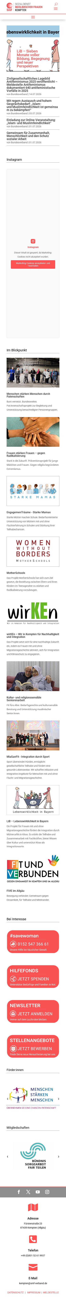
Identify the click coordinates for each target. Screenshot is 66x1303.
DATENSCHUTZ (15, 1292)
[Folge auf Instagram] (47, 1192)
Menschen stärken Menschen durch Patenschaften (28, 395)
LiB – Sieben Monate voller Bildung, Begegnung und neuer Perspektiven (33, 58)
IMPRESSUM (33, 1292)
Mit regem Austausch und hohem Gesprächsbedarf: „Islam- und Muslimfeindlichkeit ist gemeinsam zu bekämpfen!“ (32, 105)
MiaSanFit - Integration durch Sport (28, 756)
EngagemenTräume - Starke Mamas (29, 512)
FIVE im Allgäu (15, 890)
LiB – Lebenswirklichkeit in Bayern (27, 821)
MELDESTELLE (51, 1292)
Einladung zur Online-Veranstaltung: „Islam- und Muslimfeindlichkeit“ (31, 121)
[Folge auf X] (28, 1192)
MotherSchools (16, 573)
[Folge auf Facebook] (19, 1192)
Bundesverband (19, 94)
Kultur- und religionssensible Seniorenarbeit (24, 699)
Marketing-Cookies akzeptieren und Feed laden (33, 264)
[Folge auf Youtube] (38, 1192)
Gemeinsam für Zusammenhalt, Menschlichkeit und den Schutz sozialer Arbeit (28, 136)
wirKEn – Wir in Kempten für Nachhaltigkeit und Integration (33, 636)
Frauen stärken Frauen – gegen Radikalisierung (26, 454)
